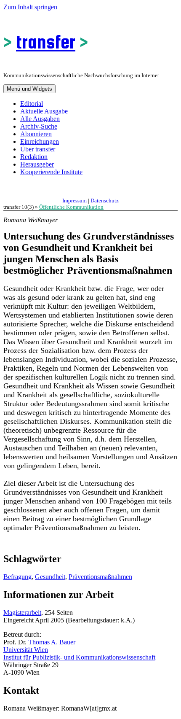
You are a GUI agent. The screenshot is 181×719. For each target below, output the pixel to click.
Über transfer (37, 149)
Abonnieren (36, 133)
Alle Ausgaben (40, 118)
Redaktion (34, 156)
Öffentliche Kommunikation (71, 207)
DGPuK (90, 190)
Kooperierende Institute (51, 171)
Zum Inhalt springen (30, 7)
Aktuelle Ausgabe (44, 111)
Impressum (74, 200)
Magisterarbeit (22, 612)
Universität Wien (25, 649)
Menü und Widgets (29, 89)
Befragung (17, 576)
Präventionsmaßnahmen (100, 576)
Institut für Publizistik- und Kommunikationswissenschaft (79, 657)
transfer (45, 41)
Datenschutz (104, 200)
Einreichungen (39, 141)
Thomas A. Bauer (51, 642)
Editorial (31, 103)
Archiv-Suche (38, 126)
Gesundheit (50, 576)
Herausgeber (37, 164)
